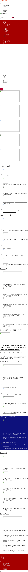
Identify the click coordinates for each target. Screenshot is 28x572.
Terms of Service (6, 565)
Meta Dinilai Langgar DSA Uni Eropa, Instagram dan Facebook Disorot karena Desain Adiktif (14, 315)
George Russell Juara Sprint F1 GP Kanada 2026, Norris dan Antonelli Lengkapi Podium (14, 256)
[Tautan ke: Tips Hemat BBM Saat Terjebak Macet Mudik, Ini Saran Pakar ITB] (5, 507)
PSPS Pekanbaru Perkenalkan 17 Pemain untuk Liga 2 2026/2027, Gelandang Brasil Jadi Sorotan (14, 541)
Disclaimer (5, 569)
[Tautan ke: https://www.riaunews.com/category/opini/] (9, 166)
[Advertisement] (14, 59)
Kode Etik (5, 568)
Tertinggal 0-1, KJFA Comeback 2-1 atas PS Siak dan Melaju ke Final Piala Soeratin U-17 (14, 441)
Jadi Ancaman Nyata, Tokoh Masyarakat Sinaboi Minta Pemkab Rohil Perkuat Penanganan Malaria (14, 546)
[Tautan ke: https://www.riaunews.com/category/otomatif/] (8, 453)
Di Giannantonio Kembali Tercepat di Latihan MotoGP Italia (15, 239)
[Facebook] (3, 555)
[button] (13, 17)
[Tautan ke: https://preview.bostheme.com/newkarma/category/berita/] (6, 269)
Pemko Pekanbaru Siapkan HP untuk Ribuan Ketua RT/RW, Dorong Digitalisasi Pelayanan (15, 386)
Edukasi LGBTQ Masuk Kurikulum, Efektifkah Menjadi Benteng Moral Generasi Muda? (14, 211)
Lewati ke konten (3, 0)
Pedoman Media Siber (7, 566)
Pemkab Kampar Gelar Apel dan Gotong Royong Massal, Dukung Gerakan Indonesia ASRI (13, 347)
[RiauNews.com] (3, 13)
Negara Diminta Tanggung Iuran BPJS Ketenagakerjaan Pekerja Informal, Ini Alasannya (15, 413)
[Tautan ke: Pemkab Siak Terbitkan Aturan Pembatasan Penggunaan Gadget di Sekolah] (5, 303)
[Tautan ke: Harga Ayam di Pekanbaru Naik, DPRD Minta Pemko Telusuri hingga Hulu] (10, 131)
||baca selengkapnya (9, 358)
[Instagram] (3, 559)
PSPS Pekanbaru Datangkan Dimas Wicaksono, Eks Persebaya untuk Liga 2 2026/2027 (14, 434)
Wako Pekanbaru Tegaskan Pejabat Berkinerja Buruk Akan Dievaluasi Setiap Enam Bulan (15, 536)
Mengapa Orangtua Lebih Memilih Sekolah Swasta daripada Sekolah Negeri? (13, 551)
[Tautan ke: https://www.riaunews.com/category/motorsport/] (10, 215)
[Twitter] (3, 556)
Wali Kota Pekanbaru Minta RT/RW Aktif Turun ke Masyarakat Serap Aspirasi (13, 395)
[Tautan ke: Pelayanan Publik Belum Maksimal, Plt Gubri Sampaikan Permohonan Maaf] (5, 402)
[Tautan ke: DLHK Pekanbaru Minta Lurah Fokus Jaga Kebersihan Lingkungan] (10, 116)
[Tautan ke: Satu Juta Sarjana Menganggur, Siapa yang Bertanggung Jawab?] (5, 174)
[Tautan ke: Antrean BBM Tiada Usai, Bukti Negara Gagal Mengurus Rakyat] (12, 528)
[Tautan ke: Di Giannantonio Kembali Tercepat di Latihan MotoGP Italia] (5, 238)
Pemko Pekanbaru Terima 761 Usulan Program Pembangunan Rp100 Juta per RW (13, 378)
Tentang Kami (6, 563)
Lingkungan (6, 352)
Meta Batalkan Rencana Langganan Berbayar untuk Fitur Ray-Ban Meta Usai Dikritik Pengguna (15, 295)
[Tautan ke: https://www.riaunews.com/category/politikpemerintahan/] (18, 362)
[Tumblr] (3, 557)
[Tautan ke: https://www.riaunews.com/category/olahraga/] (14, 417)
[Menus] (0, 2)
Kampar (2, 352)
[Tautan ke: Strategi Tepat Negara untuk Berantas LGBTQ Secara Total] (5, 183)
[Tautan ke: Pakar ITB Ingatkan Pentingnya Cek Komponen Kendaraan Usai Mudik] (5, 477)
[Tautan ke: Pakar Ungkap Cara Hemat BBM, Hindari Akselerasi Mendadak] (12, 467)
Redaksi (4, 564)
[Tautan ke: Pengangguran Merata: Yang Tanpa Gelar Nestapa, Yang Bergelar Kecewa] (5, 200)
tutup (1, 88)
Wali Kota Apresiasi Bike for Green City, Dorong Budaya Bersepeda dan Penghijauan (15, 449)
